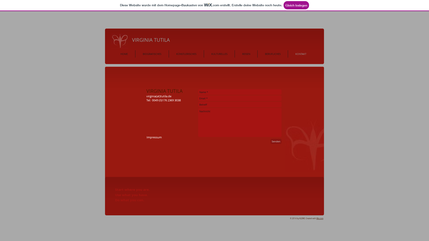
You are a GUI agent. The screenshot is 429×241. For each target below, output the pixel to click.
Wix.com (319, 218)
